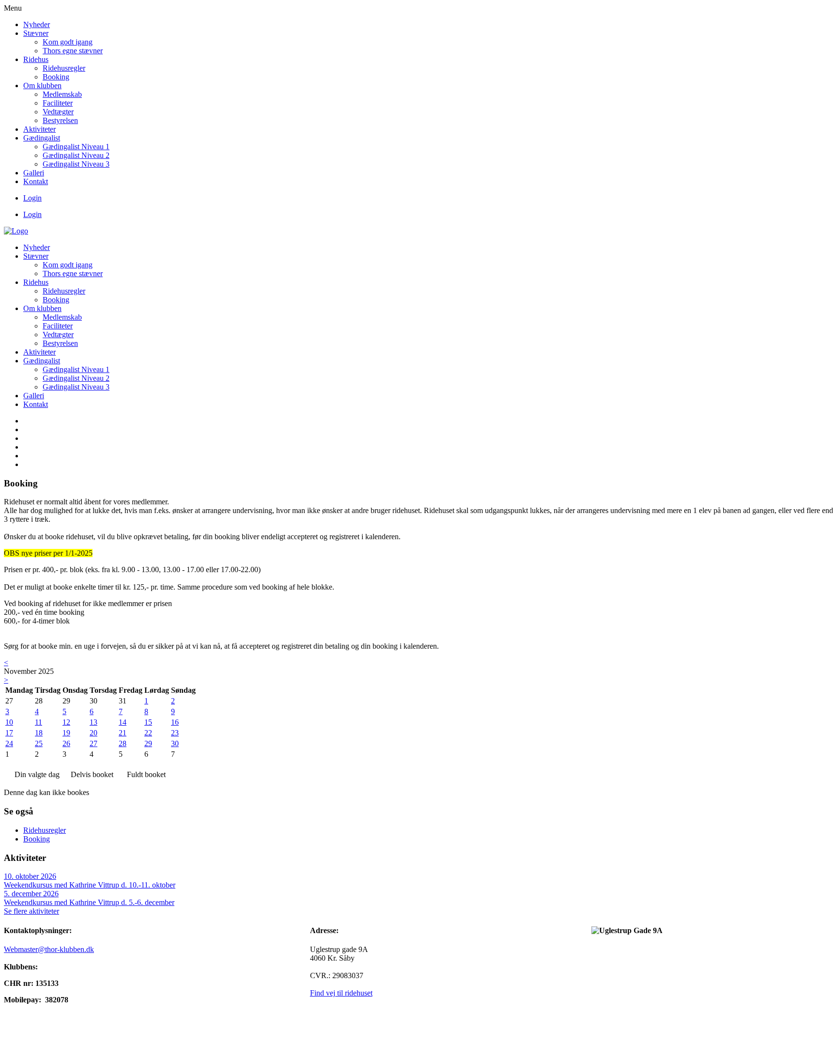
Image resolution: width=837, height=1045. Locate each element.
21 (122, 733)
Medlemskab (62, 94)
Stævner (35, 33)
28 (122, 743)
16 (175, 722)
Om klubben (42, 85)
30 (175, 743)
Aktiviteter (39, 129)
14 (122, 722)
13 (93, 722)
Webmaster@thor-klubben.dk (49, 949)
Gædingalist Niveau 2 (76, 155)
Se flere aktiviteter (31, 911)
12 (66, 722)
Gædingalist (41, 138)
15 (148, 722)
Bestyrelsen (60, 120)
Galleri (33, 173)
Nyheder (36, 24)
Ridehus (35, 59)
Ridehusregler (64, 68)
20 (93, 733)
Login (32, 198)
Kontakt (35, 181)
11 (38, 722)
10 (9, 722)
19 (66, 733)
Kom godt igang (68, 42)
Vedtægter (58, 112)
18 (39, 733)
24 (9, 743)
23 (175, 733)
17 (9, 733)
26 (66, 743)
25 (39, 743)
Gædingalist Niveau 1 (76, 146)
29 (148, 743)
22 (148, 733)
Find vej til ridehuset (341, 993)
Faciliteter (58, 103)
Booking (56, 77)
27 (93, 743)
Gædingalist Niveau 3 (76, 164)
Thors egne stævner (73, 51)
